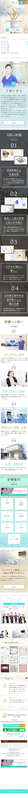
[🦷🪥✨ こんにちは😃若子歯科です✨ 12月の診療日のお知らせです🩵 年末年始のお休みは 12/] (5, 650)
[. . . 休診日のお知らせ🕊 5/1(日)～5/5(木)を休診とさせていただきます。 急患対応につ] (23, 668)
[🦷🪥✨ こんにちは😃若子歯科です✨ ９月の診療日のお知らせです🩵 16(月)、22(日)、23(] (5, 659)
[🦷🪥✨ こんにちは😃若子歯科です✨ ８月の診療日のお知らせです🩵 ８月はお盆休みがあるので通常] (14, 659)
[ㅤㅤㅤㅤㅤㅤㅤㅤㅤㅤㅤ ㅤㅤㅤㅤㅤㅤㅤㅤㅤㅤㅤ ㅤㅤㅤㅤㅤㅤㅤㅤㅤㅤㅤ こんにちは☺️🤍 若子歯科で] (23, 659)
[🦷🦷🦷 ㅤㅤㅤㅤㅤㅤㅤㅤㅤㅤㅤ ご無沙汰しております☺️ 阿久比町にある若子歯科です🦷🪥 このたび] (14, 668)
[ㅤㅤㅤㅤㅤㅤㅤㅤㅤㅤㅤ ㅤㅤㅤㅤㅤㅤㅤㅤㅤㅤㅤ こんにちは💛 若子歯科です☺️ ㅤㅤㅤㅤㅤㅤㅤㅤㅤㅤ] (5, 668)
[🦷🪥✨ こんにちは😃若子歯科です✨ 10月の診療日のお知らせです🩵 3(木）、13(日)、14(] (23, 650)
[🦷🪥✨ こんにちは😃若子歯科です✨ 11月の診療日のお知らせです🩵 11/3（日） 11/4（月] (14, 650)
